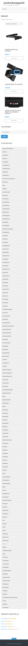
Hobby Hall (4, 626)
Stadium (3, 621)
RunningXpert (4, 618)
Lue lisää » (14, 58)
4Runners (3, 624)
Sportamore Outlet (6, 629)
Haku (4, 136)
